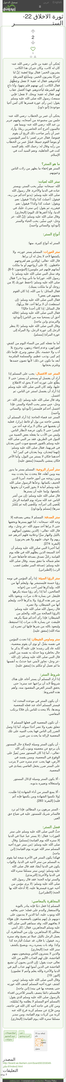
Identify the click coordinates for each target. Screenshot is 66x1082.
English (57, 2)
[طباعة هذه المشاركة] (31, 56)
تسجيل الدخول (10, 2)
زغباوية (43, 1039)
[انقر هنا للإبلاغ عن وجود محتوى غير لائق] (35, 56)
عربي (46, 2)
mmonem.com (29, 1080)
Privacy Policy (51, 1080)
